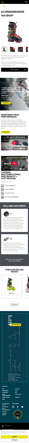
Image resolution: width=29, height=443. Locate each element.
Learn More (5, 102)
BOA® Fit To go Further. (4, 2)
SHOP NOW (14, 304)
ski (5, 6)
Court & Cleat (6, 397)
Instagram (13, 407)
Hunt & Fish (18, 394)
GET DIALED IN (16, 324)
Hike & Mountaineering (6, 395)
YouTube (22, 407)
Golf (16, 390)
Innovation (5, 406)
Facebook (18, 407)
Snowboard (5, 390)
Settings (14, 440)
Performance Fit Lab (6, 404)
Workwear (5, 392)
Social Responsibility (6, 409)
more (3, 399)
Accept (14, 436)
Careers (4, 411)
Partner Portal (4, 414)
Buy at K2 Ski (14, 69)
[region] (14, 436)
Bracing (17, 397)
